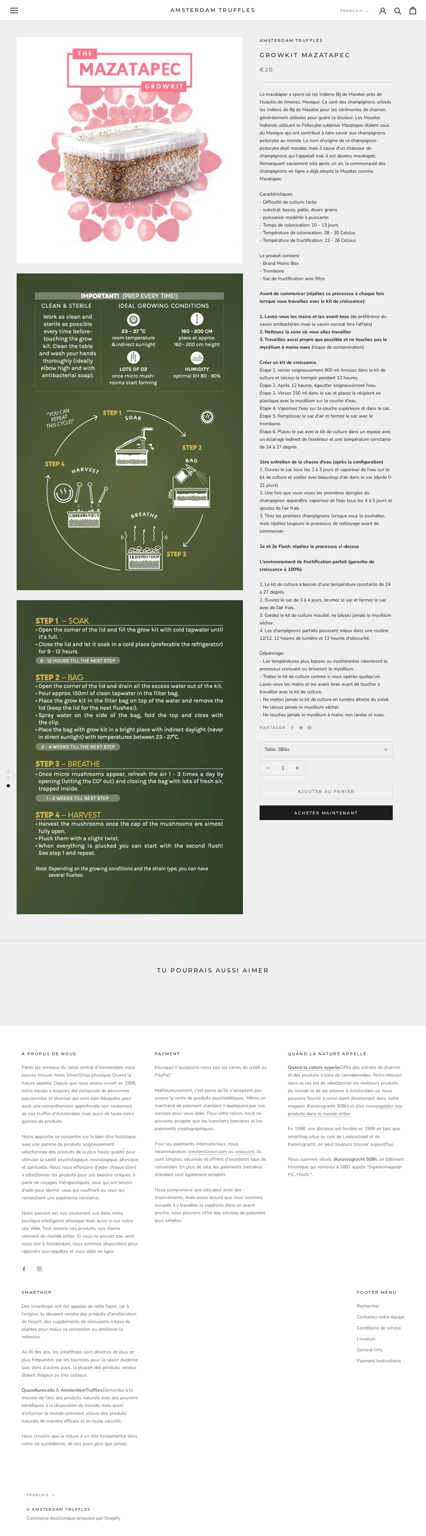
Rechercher (368, 1306)
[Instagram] (39, 1269)
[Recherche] (397, 10)
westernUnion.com (207, 1151)
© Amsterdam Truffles (59, 1509)
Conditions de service (379, 1328)
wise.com (244, 1151)
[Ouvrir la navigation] (14, 10)
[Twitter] (301, 728)
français (351, 11)
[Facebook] (292, 728)
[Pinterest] (310, 728)
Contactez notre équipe (380, 1317)
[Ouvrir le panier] (413, 10)
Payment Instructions (379, 1361)
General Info (369, 1350)
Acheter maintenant (326, 812)
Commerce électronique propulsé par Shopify (73, 1518)
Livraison (366, 1339)
